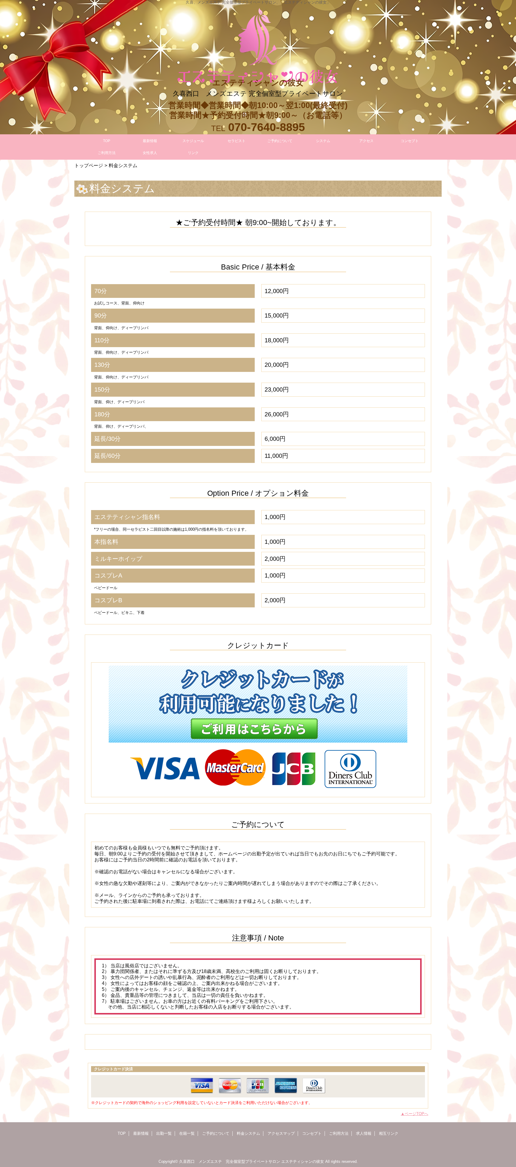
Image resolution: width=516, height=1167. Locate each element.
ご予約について (215, 1133)
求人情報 (363, 1133)
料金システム (248, 1133)
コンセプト (312, 1133)
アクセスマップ (281, 1133)
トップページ (88, 165)
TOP (106, 141)
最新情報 (141, 1133)
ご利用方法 (338, 1133)
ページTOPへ (416, 1113)
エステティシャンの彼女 (302, 1161)
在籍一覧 (187, 1133)
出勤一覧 (164, 1133)
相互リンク (388, 1133)
